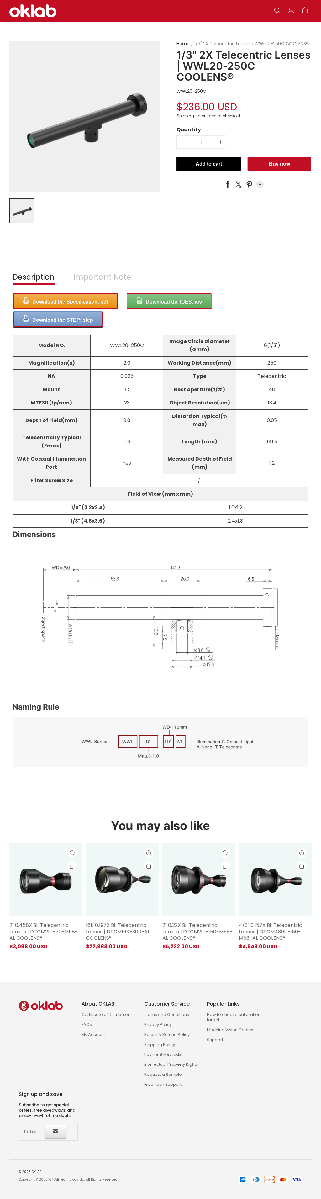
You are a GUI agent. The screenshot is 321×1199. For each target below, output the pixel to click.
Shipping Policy (159, 1045)
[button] (277, 10)
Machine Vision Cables (230, 1030)
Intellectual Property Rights (171, 1064)
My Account (93, 1035)
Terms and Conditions (166, 1014)
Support (215, 1040)
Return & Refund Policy (167, 1035)
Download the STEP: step (62, 320)
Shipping (185, 116)
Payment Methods (162, 1054)
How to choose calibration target (233, 1017)
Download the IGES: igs (174, 301)
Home (183, 43)
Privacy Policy (158, 1024)
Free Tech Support (163, 1084)
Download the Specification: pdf (70, 301)
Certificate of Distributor (105, 1014)
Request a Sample (163, 1074)
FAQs (87, 1024)
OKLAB (36, 1172)
